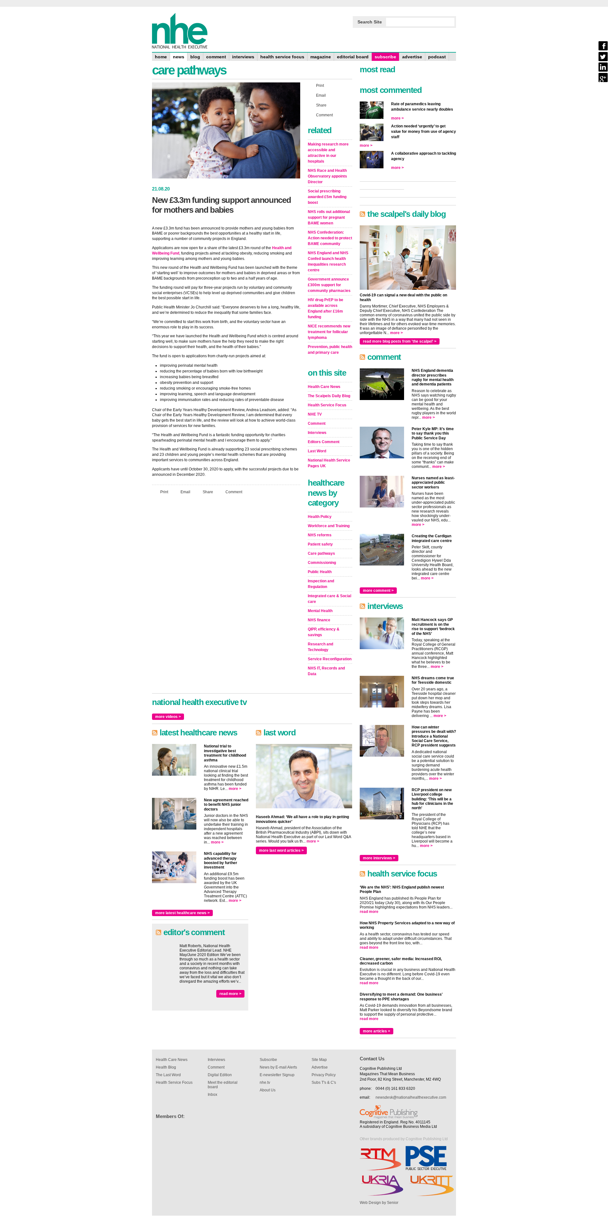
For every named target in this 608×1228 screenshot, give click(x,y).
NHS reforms (320, 535)
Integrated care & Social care (329, 599)
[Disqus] (226, 583)
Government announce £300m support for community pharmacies (329, 285)
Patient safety (320, 544)
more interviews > (379, 858)
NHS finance (319, 620)
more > (235, 788)
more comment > (378, 590)
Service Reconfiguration (330, 659)
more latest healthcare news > (182, 913)
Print (164, 492)
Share (208, 492)
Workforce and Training (329, 526)
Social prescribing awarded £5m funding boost (327, 197)
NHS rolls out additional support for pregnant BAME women (329, 217)
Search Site (370, 21)
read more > (230, 994)
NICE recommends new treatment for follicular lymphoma (329, 332)
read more (369, 911)
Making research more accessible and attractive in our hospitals (328, 153)
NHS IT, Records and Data (326, 671)
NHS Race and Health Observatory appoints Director (327, 176)
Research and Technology (320, 647)
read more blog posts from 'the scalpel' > (399, 341)
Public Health (320, 572)
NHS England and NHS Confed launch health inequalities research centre (328, 261)
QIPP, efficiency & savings (323, 632)
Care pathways (321, 553)
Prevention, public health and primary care (330, 350)
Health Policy (320, 516)
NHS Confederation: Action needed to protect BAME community (330, 238)
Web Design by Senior (379, 1202)
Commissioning (322, 562)
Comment (233, 492)
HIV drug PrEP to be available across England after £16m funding (325, 308)
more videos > (168, 716)
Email (185, 492)
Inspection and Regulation (321, 584)
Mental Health (320, 611)
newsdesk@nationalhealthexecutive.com (411, 1097)
